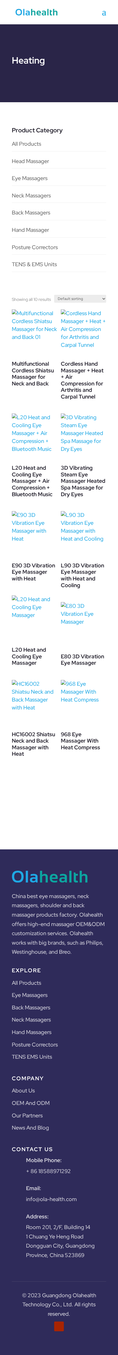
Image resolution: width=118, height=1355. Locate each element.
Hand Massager (30, 229)
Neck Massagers (31, 195)
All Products (26, 143)
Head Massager (30, 161)
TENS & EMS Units (34, 264)
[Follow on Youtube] (59, 1326)
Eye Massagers (30, 178)
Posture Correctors (35, 247)
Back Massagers (31, 212)
